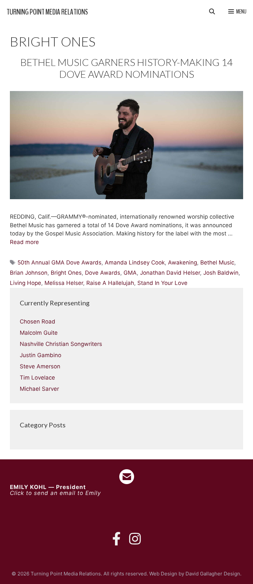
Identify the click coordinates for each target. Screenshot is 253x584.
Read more (24, 242)
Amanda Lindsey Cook (135, 262)
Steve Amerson (40, 366)
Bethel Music (217, 262)
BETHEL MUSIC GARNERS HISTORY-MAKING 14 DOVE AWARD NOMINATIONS (126, 68)
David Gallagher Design (212, 573)
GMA (130, 272)
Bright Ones (66, 272)
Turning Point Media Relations (47, 12)
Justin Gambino (40, 355)
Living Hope (25, 283)
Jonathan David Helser (170, 272)
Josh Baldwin (221, 272)
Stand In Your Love (162, 283)
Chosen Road (37, 321)
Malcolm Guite (39, 332)
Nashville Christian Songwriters (61, 344)
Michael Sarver (39, 388)
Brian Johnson (28, 272)
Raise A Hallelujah (110, 283)
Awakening (182, 262)
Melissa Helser (63, 283)
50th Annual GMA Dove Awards (59, 262)
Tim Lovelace (37, 377)
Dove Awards (102, 272)
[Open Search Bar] (211, 12)
